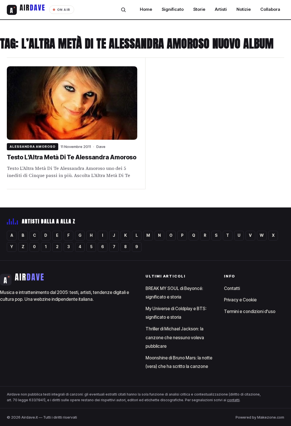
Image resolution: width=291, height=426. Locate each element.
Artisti (221, 9)
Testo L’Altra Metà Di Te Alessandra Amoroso (71, 157)
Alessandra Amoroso (32, 147)
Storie (199, 9)
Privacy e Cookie (240, 299)
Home (146, 9)
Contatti (232, 288)
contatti (233, 400)
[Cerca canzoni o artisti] (123, 9)
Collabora (270, 9)
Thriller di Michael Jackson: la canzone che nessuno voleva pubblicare (175, 337)
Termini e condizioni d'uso (249, 311)
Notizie (243, 9)
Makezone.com (270, 417)
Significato (173, 9)
